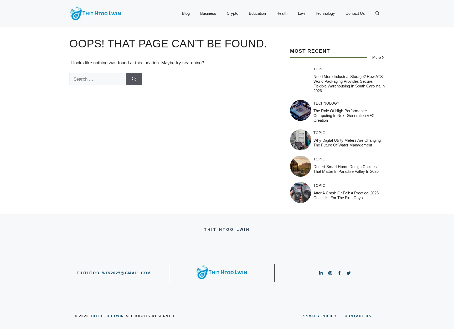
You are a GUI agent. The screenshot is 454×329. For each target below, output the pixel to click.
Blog (186, 13)
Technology (325, 13)
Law (301, 13)
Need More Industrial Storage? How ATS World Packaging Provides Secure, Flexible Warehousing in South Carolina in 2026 (349, 83)
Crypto (232, 13)
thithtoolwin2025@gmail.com (114, 273)
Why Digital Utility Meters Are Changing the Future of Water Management (347, 142)
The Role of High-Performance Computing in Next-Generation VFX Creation (343, 115)
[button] (377, 13)
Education (257, 13)
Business (208, 13)
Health (281, 13)
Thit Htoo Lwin (107, 316)
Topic (319, 69)
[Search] (134, 79)
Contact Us (355, 13)
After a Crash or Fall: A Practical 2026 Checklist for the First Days (346, 195)
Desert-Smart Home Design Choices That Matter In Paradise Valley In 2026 (346, 169)
